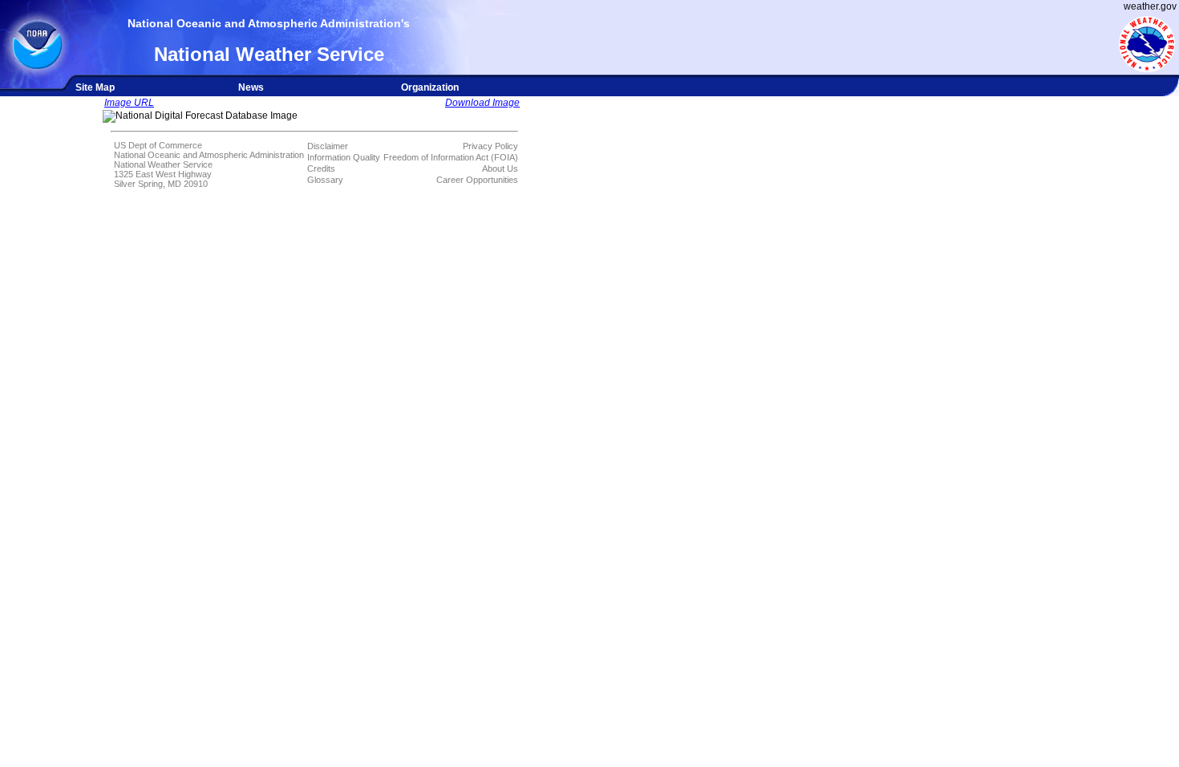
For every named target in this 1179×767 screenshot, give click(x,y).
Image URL (129, 102)
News (251, 87)
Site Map (95, 87)
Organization (430, 87)
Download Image (482, 102)
